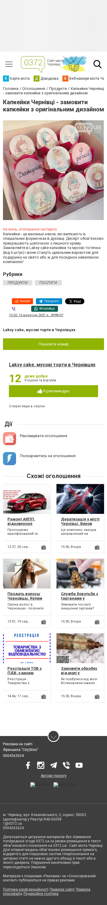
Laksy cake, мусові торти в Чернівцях (52, 365)
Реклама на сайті (17, 744)
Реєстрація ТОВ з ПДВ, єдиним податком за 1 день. (24, 675)
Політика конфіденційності (25, 889)
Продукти (18, 282)
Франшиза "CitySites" (20, 750)
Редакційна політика (41, 894)
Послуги (48, 282)
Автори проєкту (54, 776)
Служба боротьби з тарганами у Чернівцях (79, 598)
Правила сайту (62, 889)
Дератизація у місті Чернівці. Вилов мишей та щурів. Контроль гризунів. (80, 526)
